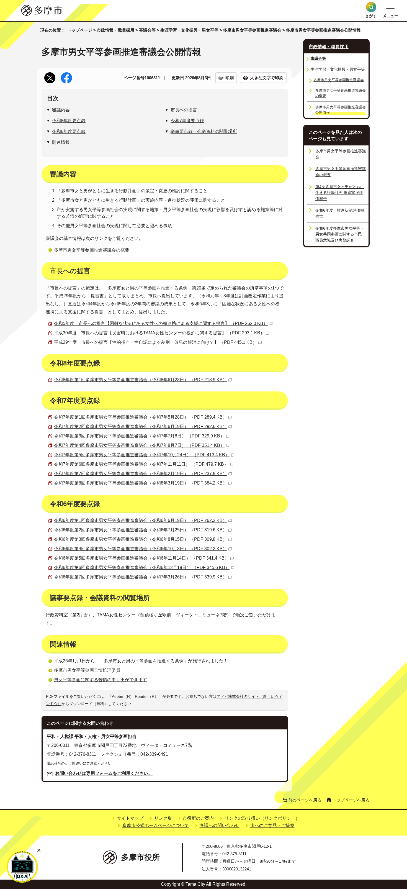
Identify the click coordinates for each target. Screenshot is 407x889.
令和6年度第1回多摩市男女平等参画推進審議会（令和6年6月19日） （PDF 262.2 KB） (140, 520)
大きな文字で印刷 (266, 77)
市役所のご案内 (198, 818)
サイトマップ (130, 818)
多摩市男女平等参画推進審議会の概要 (91, 250)
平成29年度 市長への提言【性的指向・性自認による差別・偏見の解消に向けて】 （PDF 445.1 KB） (155, 342)
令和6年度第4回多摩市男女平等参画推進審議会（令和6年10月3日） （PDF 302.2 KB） (140, 548)
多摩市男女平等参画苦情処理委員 (87, 670)
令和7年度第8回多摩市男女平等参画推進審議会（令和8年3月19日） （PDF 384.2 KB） (140, 483)
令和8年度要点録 (69, 120)
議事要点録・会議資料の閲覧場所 (204, 131)
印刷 (229, 77)
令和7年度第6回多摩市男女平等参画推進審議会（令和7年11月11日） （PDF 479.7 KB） (141, 464)
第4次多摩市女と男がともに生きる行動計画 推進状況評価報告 (339, 193)
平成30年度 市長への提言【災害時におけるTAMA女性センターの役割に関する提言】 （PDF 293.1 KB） (159, 333)
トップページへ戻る (351, 800)
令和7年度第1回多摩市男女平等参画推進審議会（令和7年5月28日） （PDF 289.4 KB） (140, 417)
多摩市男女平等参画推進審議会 (252, 30)
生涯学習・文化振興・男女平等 (189, 30)
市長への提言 (184, 109)
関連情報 (61, 142)
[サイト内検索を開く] (371, 7)
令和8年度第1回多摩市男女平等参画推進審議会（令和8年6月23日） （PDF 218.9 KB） (140, 379)
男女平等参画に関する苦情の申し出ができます (100, 679)
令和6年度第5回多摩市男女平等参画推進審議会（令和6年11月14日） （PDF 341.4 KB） (141, 558)
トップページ (79, 30)
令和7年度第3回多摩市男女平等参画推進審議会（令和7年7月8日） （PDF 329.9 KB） (139, 436)
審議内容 (61, 109)
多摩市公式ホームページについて (155, 825)
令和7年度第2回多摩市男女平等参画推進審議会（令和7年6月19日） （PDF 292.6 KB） (140, 426)
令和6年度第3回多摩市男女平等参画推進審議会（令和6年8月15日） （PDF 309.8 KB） (140, 539)
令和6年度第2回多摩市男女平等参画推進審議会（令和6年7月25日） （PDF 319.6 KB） (140, 529)
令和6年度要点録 (69, 131)
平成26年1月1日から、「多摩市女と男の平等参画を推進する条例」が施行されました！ (141, 661)
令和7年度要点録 (187, 120)
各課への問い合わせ (219, 825)
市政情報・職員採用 (115, 30)
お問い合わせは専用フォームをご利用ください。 (104, 773)
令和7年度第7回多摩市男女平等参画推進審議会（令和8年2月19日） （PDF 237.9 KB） (140, 473)
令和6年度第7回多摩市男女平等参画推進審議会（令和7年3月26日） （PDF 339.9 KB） (140, 577)
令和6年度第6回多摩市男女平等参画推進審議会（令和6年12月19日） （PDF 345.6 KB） (142, 567)
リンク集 (163, 818)
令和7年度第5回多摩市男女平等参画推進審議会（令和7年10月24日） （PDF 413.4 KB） (142, 454)
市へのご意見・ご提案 (272, 825)
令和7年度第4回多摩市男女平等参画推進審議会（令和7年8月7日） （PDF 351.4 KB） (139, 445)
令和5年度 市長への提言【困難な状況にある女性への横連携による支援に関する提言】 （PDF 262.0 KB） (161, 323)
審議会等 (147, 30)
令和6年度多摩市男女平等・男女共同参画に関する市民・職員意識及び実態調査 (340, 234)
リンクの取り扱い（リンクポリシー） (262, 818)
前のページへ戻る (304, 800)
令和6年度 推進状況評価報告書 (339, 213)
